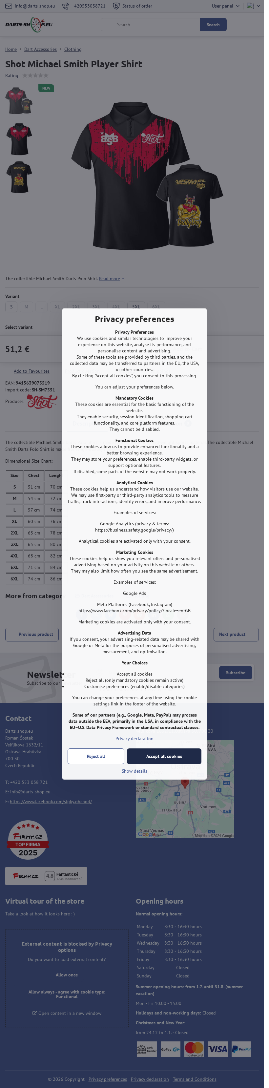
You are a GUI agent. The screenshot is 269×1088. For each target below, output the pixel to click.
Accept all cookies (164, 756)
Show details (134, 771)
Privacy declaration (134, 739)
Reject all (96, 756)
